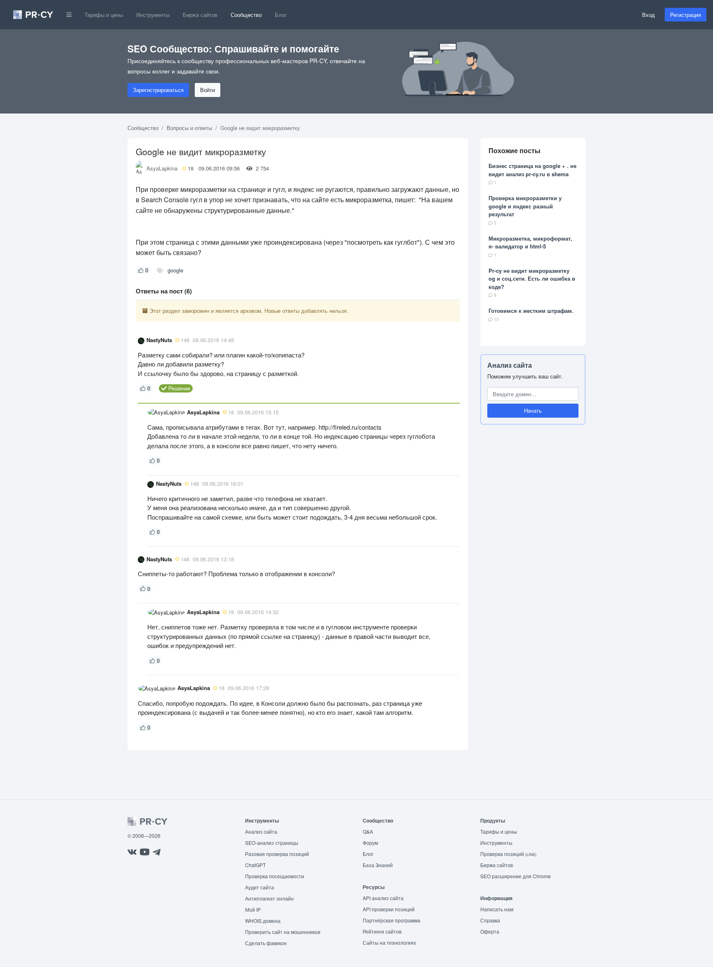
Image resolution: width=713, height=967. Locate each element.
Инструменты (153, 15)
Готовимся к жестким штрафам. (531, 310)
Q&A (368, 831)
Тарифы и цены (104, 15)
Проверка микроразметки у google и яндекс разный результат (525, 206)
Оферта (489, 931)
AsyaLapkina (161, 168)
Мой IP (253, 909)
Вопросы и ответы (189, 128)
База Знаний (378, 864)
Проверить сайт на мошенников (282, 931)
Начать (533, 410)
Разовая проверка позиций (277, 853)
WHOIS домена (263, 920)
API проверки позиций (389, 909)
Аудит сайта (259, 887)
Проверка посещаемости (274, 876)
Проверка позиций (508, 853)
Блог (281, 15)
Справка (490, 920)
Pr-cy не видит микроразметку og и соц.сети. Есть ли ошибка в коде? (532, 279)
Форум (370, 842)
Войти (207, 90)
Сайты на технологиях (389, 942)
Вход (648, 15)
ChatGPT (255, 864)
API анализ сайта (383, 897)
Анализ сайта (509, 365)
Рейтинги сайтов (382, 931)
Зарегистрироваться (158, 90)
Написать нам (496, 909)
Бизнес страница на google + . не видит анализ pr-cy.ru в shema (532, 170)
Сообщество (246, 15)
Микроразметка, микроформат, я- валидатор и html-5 (530, 242)
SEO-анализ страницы (271, 842)
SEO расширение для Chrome (515, 876)
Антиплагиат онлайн (269, 898)
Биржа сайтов (200, 15)
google (175, 270)
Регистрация (685, 15)
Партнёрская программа (391, 920)
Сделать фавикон (266, 942)
